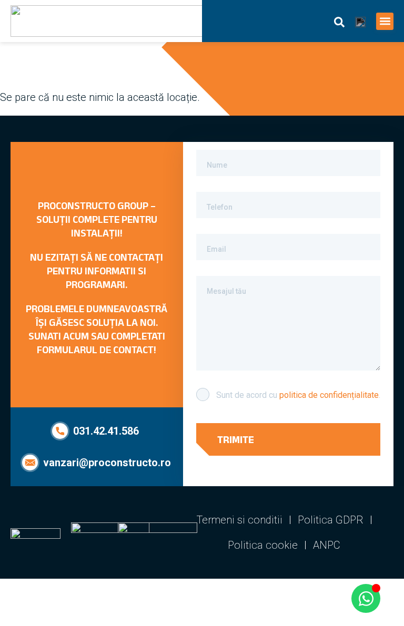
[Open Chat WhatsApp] (365, 598)
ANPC (326, 545)
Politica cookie (263, 545)
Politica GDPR (330, 520)
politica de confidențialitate (329, 395)
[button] (384, 21)
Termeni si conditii (239, 520)
